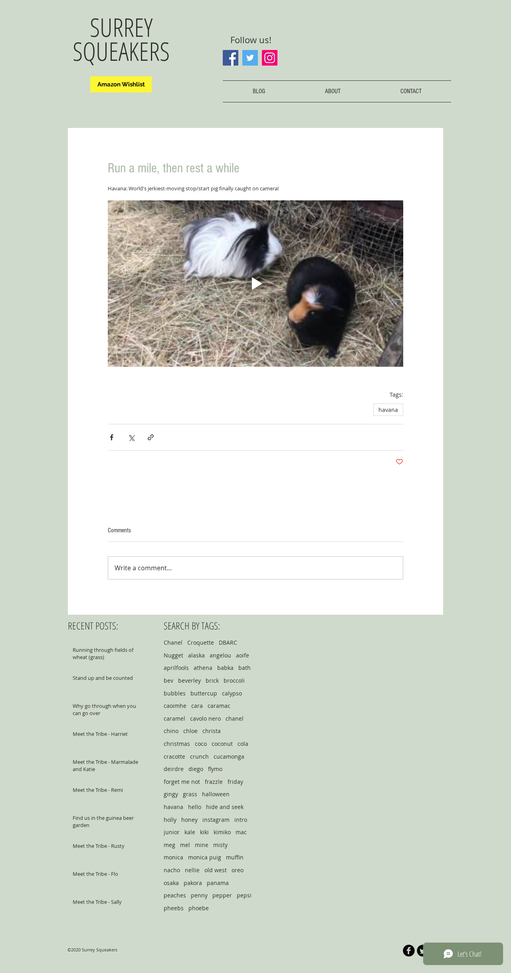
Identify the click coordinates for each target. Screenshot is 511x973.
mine (201, 845)
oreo (238, 870)
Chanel (173, 642)
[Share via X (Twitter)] (131, 437)
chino (171, 731)
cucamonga (229, 756)
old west (215, 870)
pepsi (244, 895)
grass (190, 794)
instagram (216, 819)
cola (243, 743)
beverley (189, 680)
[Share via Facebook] (111, 437)
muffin (235, 857)
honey (189, 819)
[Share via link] (150, 437)
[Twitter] (250, 58)
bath (244, 667)
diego (195, 769)
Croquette (200, 642)
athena (203, 667)
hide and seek (225, 807)
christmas (177, 743)
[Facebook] (230, 58)
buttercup (203, 693)
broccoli (234, 680)
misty (220, 845)
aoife (242, 655)
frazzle (214, 781)
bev (168, 680)
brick (212, 680)
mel (185, 845)
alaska (196, 655)
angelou (220, 655)
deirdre (174, 769)
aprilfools (176, 667)
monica (173, 857)
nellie (192, 870)
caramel (174, 718)
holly (170, 819)
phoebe (198, 908)
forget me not (182, 781)
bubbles (175, 693)
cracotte (174, 756)
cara (197, 705)
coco (201, 743)
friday (235, 781)
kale (189, 832)
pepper (222, 895)
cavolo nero (205, 718)
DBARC (228, 642)
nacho (172, 870)
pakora (193, 883)
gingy (171, 794)
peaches (175, 895)
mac (241, 832)
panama (218, 883)
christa (211, 731)
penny (199, 895)
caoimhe (175, 705)
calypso (232, 693)
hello (194, 807)
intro (240, 819)
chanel (235, 718)
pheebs (174, 908)
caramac (219, 705)
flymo (215, 769)
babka (225, 667)
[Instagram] (269, 58)
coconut (222, 743)
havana (388, 410)
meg (169, 845)
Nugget (173, 655)
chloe (190, 731)
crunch (199, 756)
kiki (204, 832)
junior (172, 832)
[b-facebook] (409, 951)
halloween (216, 794)
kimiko (222, 832)
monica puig (204, 857)
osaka (171, 883)
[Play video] (255, 283)
